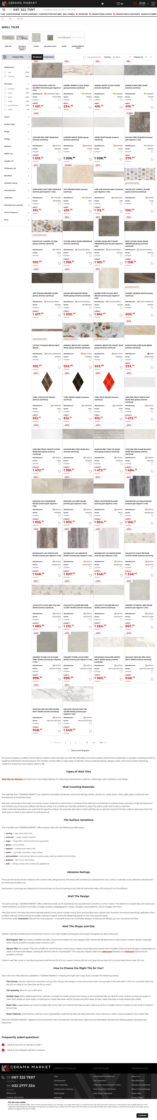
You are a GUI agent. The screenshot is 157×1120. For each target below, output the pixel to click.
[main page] (19, 4)
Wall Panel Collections (102, 1093)
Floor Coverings (29, 14)
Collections (49, 57)
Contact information (15, 1097)
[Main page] (26, 1068)
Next (101, 743)
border (64, 46)
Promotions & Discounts (128, 14)
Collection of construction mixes (107, 1085)
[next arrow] (105, 743)
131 (87, 743)
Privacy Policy (137, 1097)
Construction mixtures (50, 14)
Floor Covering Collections (104, 1089)
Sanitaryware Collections (103, 1076)
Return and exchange (140, 1089)
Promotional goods (102, 14)
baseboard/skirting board (78, 47)
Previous (57, 743)
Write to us (11, 1093)
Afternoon (107, 951)
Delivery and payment (140, 1085)
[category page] (8, 37)
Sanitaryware (13, 14)
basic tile (8, 46)
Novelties (83, 14)
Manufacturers (148, 14)
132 (93, 743)
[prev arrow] (51, 743)
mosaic (36, 46)
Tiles (3, 14)
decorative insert (50, 46)
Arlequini (130, 951)
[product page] (78, 122)
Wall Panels (69, 14)
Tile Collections (99, 1080)
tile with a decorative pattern (22, 48)
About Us (135, 1076)
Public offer (136, 1093)
